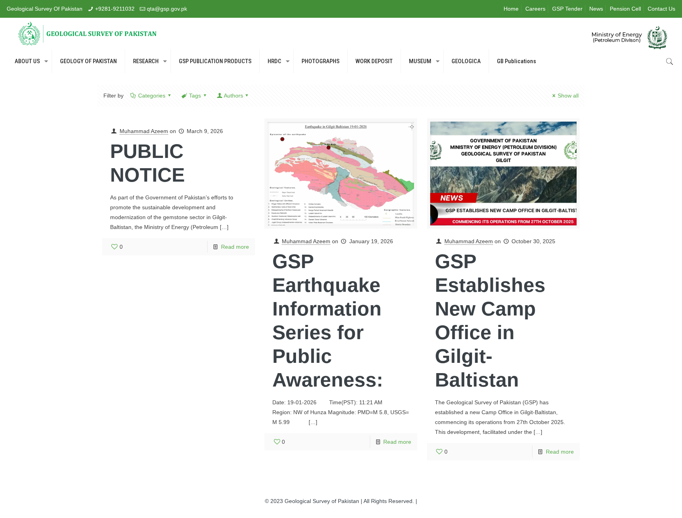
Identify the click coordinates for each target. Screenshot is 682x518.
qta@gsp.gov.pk (167, 9)
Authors (233, 95)
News (596, 9)
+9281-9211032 (115, 9)
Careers (535, 9)
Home (511, 9)
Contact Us (661, 9)
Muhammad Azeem (144, 131)
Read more (235, 247)
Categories (151, 95)
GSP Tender (567, 9)
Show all (568, 95)
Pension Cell (625, 9)
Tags (195, 95)
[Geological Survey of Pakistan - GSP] (88, 33)
